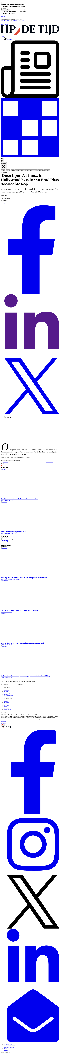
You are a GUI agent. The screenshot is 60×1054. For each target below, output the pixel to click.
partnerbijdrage (7, 709)
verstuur (20, 684)
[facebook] (33, 813)
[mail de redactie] (33, 1041)
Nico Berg (4, 541)
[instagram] (33, 874)
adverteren (6, 705)
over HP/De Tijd (8, 1044)
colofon (6, 701)
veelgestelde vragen (8, 695)
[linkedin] (33, 988)
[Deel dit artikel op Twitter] (31, 414)
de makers (6, 702)
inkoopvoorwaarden (9, 1047)
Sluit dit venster (4, 24)
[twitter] (33, 928)
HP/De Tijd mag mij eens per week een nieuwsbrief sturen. (20, 681)
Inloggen (3, 16)
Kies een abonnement (6, 460)
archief (5, 706)
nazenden (6, 694)
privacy (5, 1048)
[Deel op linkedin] (31, 357)
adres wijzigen (7, 692)
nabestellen (6, 708)
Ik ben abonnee (16, 460)
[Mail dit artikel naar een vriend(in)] (5, 204)
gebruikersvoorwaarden (9, 1045)
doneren (6, 703)
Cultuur (4, 172)
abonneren (6, 690)
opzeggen (6, 691)
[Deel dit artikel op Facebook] (31, 293)
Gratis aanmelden (5, 9)
